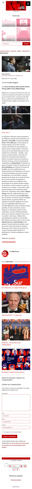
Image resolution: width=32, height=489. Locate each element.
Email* (3, 419)
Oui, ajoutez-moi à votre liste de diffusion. (12, 432)
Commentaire (5, 393)
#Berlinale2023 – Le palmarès (12, 315)
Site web (3, 425)
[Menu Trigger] (28, 3)
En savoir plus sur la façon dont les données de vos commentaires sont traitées (15, 445)
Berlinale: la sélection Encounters (13, 372)
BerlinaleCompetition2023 (9, 242)
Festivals (13, 51)
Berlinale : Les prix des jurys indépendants (11, 344)
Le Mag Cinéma (4, 51)
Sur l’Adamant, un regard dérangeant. (14, 288)
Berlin (19, 51)
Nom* (3, 413)
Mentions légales (16, 480)
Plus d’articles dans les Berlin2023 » (22, 261)
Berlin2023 (26, 51)
